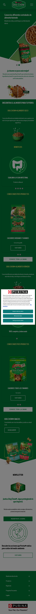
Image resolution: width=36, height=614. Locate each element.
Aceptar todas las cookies (18, 311)
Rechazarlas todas (18, 316)
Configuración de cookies (18, 320)
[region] (18, 307)
